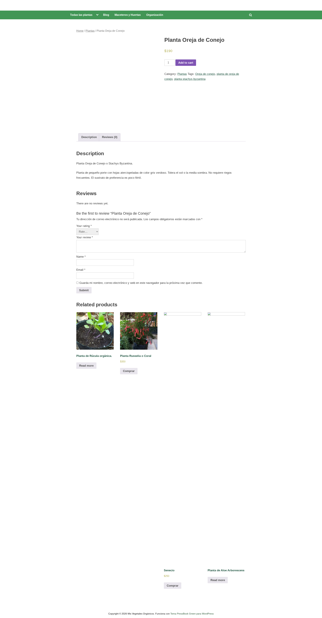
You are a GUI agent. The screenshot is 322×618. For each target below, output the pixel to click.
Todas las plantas (81, 14)
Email (80, 269)
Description (89, 137)
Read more (86, 365)
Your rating (84, 226)
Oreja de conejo (205, 74)
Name (81, 256)
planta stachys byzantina (189, 79)
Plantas (90, 30)
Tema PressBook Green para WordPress (192, 613)
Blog (106, 14)
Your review (84, 237)
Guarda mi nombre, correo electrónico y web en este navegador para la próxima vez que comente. (141, 282)
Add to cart (185, 62)
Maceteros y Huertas (128, 14)
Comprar (129, 371)
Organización (154, 14)
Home (80, 30)
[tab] (89, 137)
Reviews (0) (109, 137)
